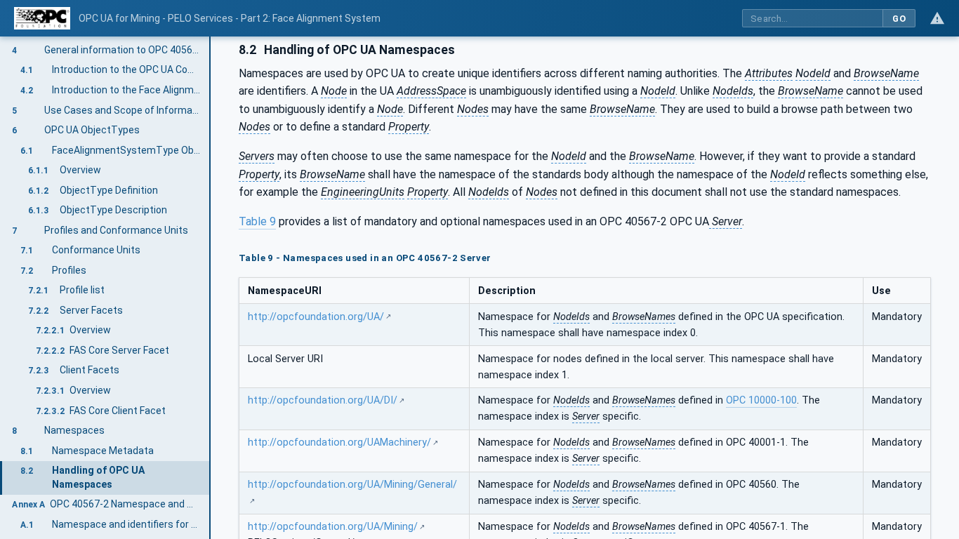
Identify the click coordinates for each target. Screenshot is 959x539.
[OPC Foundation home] (42, 18)
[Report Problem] (937, 18)
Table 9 (257, 221)
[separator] (211, 287)
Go (899, 18)
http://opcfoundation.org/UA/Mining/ (333, 527)
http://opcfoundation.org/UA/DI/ (322, 400)
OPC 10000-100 (761, 400)
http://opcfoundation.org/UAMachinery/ (339, 442)
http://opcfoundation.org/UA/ (316, 317)
